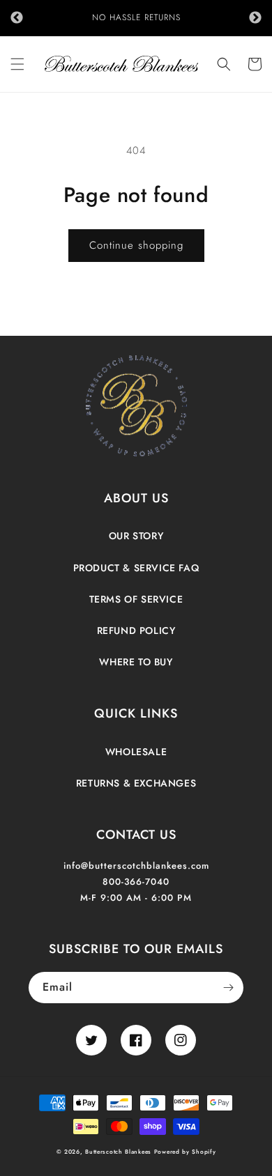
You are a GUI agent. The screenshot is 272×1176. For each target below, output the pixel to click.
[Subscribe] (228, 987)
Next (255, 18)
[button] (17, 64)
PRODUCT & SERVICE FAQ (136, 568)
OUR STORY (136, 536)
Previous (17, 18)
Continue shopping (136, 245)
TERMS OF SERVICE (136, 599)
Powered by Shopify (185, 1151)
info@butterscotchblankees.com (136, 865)
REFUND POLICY (136, 630)
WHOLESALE (136, 752)
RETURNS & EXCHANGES (136, 783)
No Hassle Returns (136, 17)
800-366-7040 (136, 881)
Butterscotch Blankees (119, 1151)
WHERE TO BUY (135, 662)
